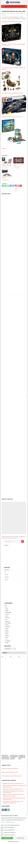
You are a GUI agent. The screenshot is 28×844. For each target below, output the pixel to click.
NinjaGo (7, 624)
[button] (14, 822)
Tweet (16, 188)
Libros (6, 616)
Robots (6, 633)
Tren (6, 639)
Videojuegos (7, 640)
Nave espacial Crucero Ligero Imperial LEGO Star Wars (12, 93)
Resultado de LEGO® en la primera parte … (10, 768)
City (5, 571)
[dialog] (14, 828)
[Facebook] (10, 186)
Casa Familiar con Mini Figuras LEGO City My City (11, 116)
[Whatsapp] (5, 186)
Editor (23, 13)
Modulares (7, 621)
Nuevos (6, 628)
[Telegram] (3, 186)
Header (6, 610)
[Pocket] (18, 186)
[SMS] (8, 186)
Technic (6, 579)
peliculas (7, 631)
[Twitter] (13, 186)
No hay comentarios (16, 13)
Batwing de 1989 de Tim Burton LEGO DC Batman (12, 21)
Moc (6, 619)
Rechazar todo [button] (20, 838)
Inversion (7, 614)
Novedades (4, 14)
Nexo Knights (8, 623)
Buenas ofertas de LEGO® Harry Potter (10, 772)
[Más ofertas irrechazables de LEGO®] (7, 173)
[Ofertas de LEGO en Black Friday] (18, 160)
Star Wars (7, 577)
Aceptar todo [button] (7, 838)
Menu (3, 6)
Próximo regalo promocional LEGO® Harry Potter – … (12, 776)
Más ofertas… (4, 148)
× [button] (26, 814)
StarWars (7, 635)
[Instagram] (16, 186)
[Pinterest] (21, 186)
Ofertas (6, 630)
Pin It (16, 190)
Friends (6, 574)
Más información (20, 820)
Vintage (6, 642)
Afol (6, 605)
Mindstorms (7, 617)
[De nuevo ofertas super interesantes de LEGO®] (7, 160)
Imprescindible (8, 612)
